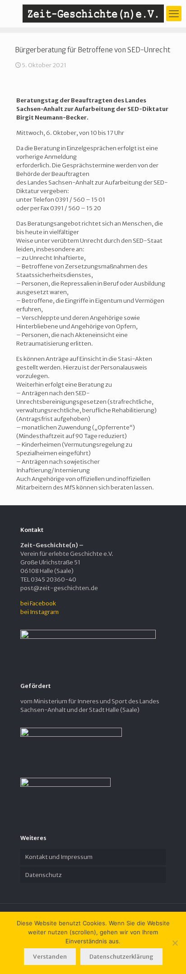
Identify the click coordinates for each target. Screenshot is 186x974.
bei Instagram (39, 612)
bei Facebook (38, 603)
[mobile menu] (173, 13)
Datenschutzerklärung (121, 956)
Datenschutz (43, 875)
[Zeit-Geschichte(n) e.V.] (93, 13)
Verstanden (50, 956)
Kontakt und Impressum (59, 857)
